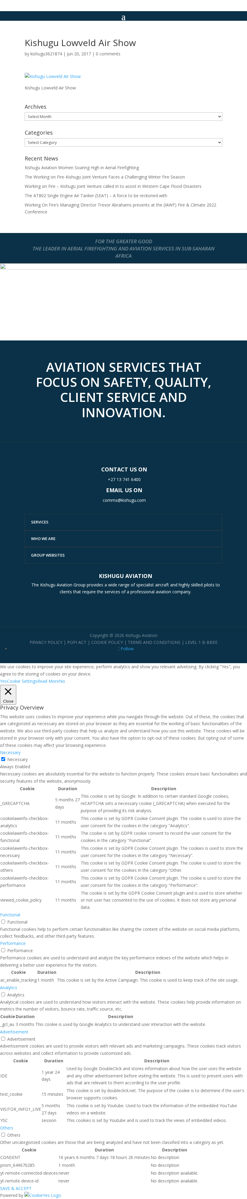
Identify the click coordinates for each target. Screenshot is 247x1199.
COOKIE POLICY (107, 642)
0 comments (108, 54)
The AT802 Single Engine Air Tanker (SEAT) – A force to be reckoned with (96, 195)
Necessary (17, 759)
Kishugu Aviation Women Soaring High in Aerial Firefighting (82, 167)
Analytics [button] (8, 987)
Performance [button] (13, 943)
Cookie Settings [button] (22, 681)
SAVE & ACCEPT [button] (16, 1188)
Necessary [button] (10, 752)
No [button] (62, 681)
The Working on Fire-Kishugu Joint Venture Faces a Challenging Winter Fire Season (105, 177)
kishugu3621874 (46, 54)
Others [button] (6, 1128)
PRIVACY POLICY (46, 642)
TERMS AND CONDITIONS (154, 642)
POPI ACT (76, 642)
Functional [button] (10, 915)
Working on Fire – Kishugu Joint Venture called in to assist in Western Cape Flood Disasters (113, 186)
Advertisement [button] (14, 1032)
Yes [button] (3, 681)
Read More (48, 681)
